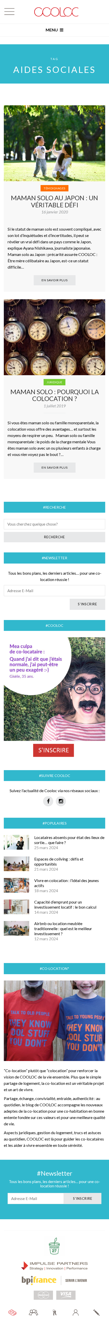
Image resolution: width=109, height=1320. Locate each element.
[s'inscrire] (97, 1312)
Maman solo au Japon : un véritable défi (54, 201)
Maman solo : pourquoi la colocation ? (54, 395)
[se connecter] (76, 1312)
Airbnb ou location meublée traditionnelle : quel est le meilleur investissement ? (63, 928)
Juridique (54, 382)
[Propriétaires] (55, 1312)
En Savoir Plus (55, 280)
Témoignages (54, 188)
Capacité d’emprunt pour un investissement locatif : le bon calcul (65, 904)
